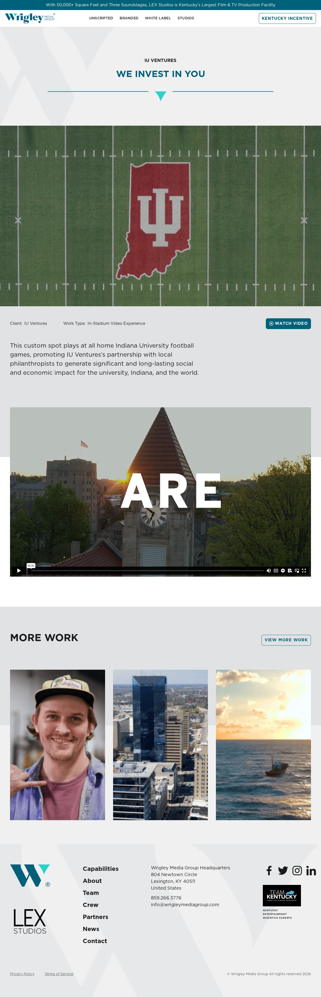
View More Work (286, 640)
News (91, 929)
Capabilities (101, 868)
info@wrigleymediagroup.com (185, 904)
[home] (30, 18)
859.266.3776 (166, 897)
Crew (91, 904)
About (92, 880)
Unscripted (101, 18)
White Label (158, 18)
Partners (95, 917)
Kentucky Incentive (287, 18)
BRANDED (129, 18)
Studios (186, 18)
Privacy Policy (22, 974)
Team (91, 892)
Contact (95, 941)
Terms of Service (59, 974)
